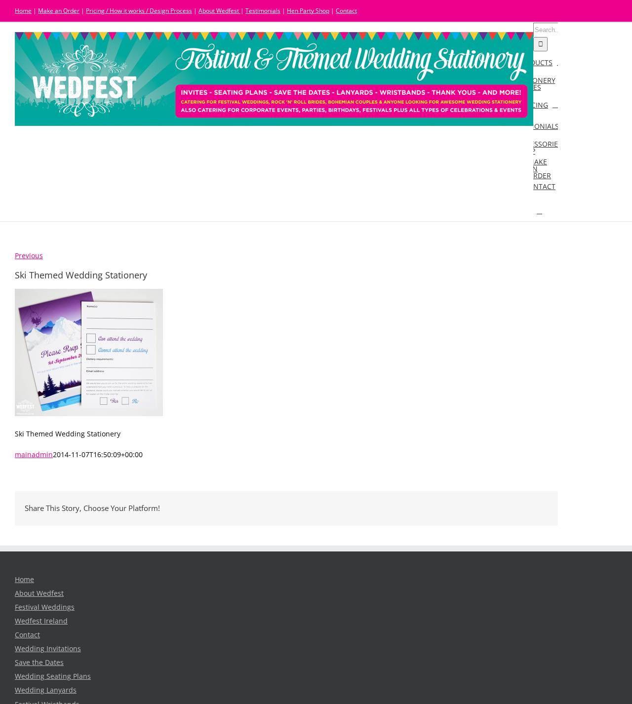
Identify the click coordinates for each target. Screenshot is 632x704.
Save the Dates (39, 662)
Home (23, 10)
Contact (346, 10)
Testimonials (262, 10)
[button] (539, 210)
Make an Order (58, 10)
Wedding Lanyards (46, 690)
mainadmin (34, 454)
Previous (29, 255)
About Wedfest (219, 10)
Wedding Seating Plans (53, 676)
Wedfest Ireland (41, 621)
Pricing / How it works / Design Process (139, 10)
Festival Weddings (45, 607)
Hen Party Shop (308, 10)
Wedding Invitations (48, 648)
